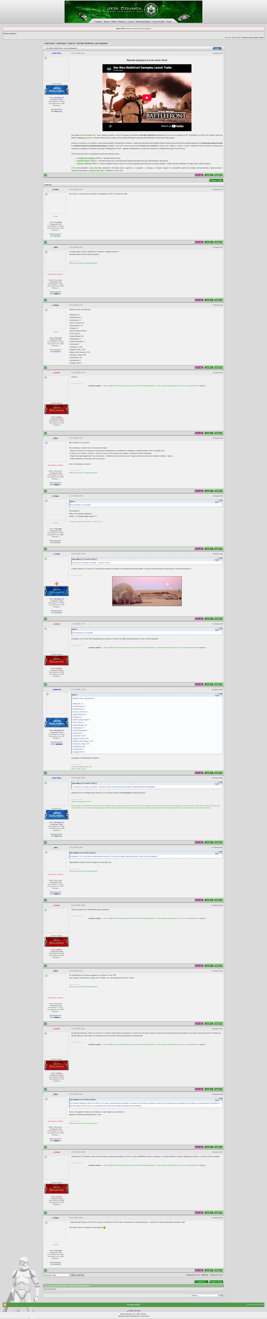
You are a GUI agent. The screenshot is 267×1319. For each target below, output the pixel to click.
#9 (222, 624)
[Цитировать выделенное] (199, 175)
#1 (222, 53)
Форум (106, 22)
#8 (222, 553)
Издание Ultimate (84, 164)
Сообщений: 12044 (56, 601)
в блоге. (96, 254)
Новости (205, 1275)
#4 (222, 305)
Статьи (131, 22)
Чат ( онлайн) (158, 22)
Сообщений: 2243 (56, 282)
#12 (221, 847)
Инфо (114, 22)
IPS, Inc (143, 1314)
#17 (221, 1152)
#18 (221, 1217)
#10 (221, 689)
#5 (222, 372)
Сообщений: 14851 (56, 99)
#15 (221, 1028)
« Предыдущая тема (193, 1275)
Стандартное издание (86, 158)
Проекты (122, 22)
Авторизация (136, 28)
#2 (222, 189)
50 (51, 293)
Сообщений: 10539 (56, 732)
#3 (222, 247)
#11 (221, 778)
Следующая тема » (216, 1275)
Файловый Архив (143, 22)
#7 (222, 496)
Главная (98, 22)
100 (52, 744)
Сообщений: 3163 (56, 224)
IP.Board (128, 1314)
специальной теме (96, 171)
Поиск (169, 22)
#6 (222, 438)
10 (52, 111)
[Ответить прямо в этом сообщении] (218, 175)
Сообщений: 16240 (56, 419)
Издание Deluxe (83, 161)
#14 (221, 971)
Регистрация (146, 28)
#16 (221, 1094)
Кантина (203, 385)
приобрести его (84, 138)
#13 (221, 905)
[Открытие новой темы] (216, 180)
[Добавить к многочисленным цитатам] (209, 175)
